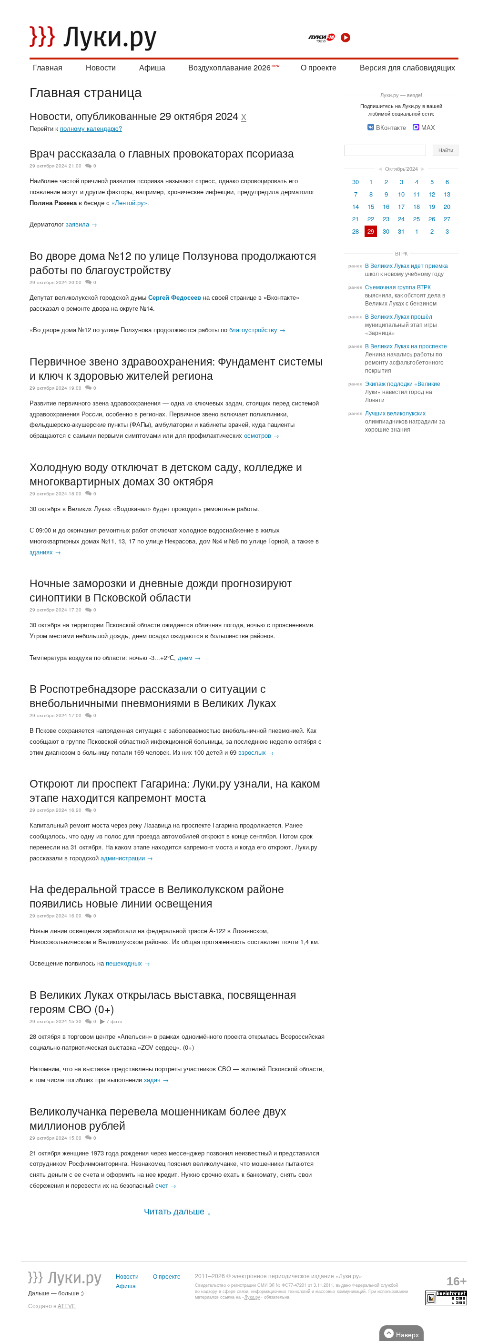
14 (355, 206)
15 (370, 206)
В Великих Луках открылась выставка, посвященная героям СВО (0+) (163, 1001)
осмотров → (261, 435)
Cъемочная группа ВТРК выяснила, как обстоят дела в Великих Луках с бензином (405, 295)
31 (401, 231)
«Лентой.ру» (129, 202)
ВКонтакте (391, 127)
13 (447, 193)
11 (416, 193)
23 (386, 218)
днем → (189, 657)
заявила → (81, 223)
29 (370, 231)
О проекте (318, 67)
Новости (101, 67)
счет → (165, 1185)
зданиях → (45, 551)
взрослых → (256, 752)
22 (370, 218)
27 (447, 218)
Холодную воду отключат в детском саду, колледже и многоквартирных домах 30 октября (166, 473)
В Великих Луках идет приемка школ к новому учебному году (406, 269)
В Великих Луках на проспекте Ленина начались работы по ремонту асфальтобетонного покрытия (406, 358)
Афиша (152, 67)
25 (416, 218)
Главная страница (86, 91)
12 (431, 193)
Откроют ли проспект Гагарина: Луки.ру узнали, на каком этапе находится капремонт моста (175, 790)
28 (355, 231)
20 (447, 206)
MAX (428, 127)
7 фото (114, 1021)
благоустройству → (257, 329)
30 (355, 181)
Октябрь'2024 (401, 168)
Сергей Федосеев (174, 297)
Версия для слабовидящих (407, 67)
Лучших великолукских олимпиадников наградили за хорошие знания (405, 421)
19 (431, 206)
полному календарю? (91, 128)
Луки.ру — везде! (401, 95)
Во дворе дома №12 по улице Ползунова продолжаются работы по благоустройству (173, 262)
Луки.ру (252, 1297)
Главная (47, 67)
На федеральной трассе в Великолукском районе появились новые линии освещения (157, 895)
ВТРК (401, 253)
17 (401, 206)
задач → (156, 1079)
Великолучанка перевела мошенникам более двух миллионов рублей (158, 1118)
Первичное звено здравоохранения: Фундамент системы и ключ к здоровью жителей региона (176, 368)
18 (416, 206)
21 (355, 218)
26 (431, 218)
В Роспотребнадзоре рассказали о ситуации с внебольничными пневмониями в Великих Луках (153, 695)
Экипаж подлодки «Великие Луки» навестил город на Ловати (402, 392)
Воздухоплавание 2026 (229, 67)
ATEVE (67, 1306)
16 (386, 206)
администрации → (127, 857)
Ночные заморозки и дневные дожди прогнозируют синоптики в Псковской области (161, 589)
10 (401, 193)
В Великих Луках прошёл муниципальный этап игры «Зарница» (401, 324)
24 (401, 218)
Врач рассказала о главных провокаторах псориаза (162, 152)
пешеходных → (128, 962)
